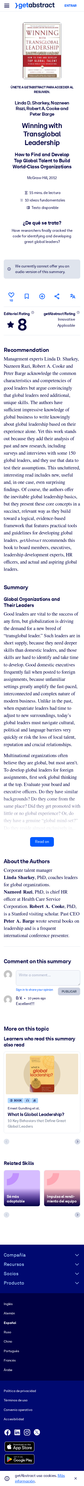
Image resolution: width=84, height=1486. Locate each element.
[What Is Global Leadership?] (42, 1074)
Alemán (9, 1313)
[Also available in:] (72, 296)
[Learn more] (32, 312)
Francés (10, 1360)
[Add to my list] (42, 296)
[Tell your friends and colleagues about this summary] (57, 296)
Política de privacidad (20, 1391)
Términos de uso (16, 1400)
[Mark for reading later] (26, 296)
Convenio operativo (18, 1410)
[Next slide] (77, 1141)
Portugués (11, 1351)
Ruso (7, 1332)
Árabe (8, 1370)
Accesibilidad (14, 1419)
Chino (8, 1341)
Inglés (8, 1304)
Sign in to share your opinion (34, 989)
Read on (42, 841)
